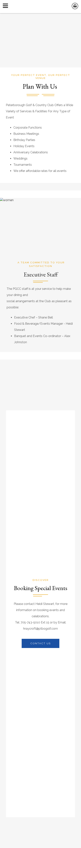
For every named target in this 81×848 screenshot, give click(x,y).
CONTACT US (40, 643)
